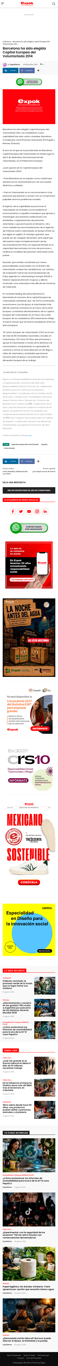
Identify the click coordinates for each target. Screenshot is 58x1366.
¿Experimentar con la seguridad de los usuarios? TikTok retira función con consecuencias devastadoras (24, 1235)
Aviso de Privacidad (33, 1358)
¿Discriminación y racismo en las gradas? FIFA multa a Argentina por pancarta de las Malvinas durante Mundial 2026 (17, 1008)
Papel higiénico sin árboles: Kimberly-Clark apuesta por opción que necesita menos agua (28, 1288)
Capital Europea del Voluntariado (25, 444)
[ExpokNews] (5, 64)
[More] (38, 70)
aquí (30, 435)
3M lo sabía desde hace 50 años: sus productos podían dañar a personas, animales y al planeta (17, 1109)
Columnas (7, 41)
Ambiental (7, 978)
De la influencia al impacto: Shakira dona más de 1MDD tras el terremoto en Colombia (17, 1087)
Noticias (6, 1000)
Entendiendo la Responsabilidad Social (15, 1023)
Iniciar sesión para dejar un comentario (29, 490)
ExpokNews (15, 64)
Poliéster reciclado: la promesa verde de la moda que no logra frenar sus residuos (17, 985)
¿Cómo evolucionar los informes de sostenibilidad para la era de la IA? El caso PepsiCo (17, 1031)
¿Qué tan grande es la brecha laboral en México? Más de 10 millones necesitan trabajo (17, 1064)
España (44, 444)
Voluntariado (9, 448)
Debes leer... (7, 1058)
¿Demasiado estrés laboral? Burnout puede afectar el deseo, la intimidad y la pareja (27, 1339)
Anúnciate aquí (43, 1355)
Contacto (20, 1358)
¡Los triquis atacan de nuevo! (44, 471)
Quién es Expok (29, 1355)
